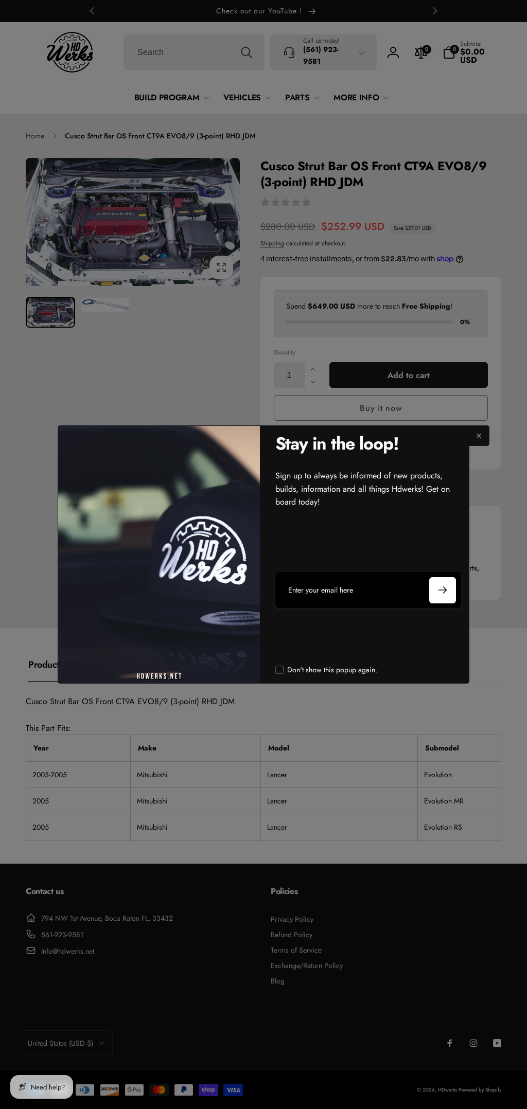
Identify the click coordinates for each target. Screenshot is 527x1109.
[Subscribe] (442, 590)
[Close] (479, 435)
